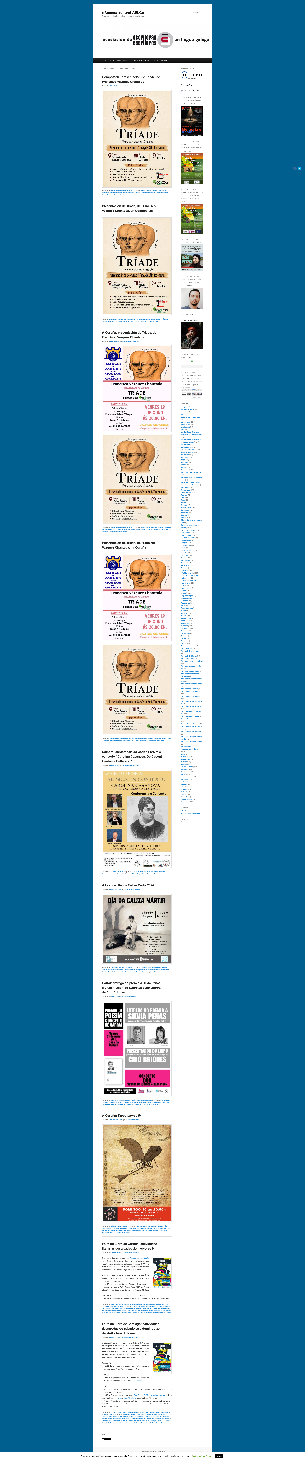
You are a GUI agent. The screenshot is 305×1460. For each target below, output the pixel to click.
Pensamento (185, 633)
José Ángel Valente (133, 1310)
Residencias (185, 759)
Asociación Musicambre (140, 872)
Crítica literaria (186, 492)
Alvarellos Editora (129, 1414)
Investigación (186, 588)
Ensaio (130, 1304)
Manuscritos (185, 603)
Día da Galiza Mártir (114, 972)
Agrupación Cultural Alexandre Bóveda (154, 967)
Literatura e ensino (187, 598)
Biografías (114, 1304)
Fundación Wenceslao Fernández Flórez (123, 874)
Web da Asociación (160, 60)
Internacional (185, 583)
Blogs (183, 459)
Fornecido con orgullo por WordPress (152, 1452)
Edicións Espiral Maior (162, 1102)
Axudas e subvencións (189, 449)
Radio (183, 754)
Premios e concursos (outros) (192, 661)
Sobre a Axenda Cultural (118, 60)
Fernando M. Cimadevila (163, 1418)
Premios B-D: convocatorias (191, 651)
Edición (183, 517)
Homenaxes (123, 967)
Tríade (122, 195)
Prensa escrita (186, 746)
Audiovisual (185, 447)
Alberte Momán (141, 1226)
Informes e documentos (189, 575)
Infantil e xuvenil (149, 1304)
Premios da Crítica (187, 658)
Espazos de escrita (188, 537)
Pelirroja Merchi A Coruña (141, 1230)
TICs (182, 787)
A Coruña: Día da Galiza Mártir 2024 (128, 885)
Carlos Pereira (154, 872)
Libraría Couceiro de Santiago (145, 193)
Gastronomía (185, 560)
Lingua (183, 593)
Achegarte (184, 407)
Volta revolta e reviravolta (143, 1423)
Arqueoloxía (185, 424)
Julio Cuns (146, 1228)
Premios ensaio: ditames (190, 671)
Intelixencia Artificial (188, 580)
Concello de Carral (117, 1102)
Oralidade (184, 626)
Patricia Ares (126, 1230)
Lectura (183, 590)
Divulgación (185, 515)
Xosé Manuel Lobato (159, 1423)
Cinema (183, 467)
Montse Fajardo (130, 972)
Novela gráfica (186, 618)
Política (183, 643)
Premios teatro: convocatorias (192, 719)
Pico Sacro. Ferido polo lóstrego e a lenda (150, 1395)
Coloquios (184, 470)
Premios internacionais (189, 688)
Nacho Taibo (124, 1295)
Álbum (183, 414)
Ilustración (184, 570)
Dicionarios (185, 510)
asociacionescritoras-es (130, 86)
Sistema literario (187, 766)
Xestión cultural (186, 799)
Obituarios (184, 621)
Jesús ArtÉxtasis (128, 193)
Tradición (184, 789)
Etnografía (184, 542)
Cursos (183, 497)
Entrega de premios (117, 1100)
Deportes (184, 505)
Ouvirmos (124, 1313)
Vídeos (183, 794)
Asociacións (185, 444)
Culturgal (184, 495)
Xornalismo (185, 802)
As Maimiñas (139, 1414)
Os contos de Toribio (113, 1313)
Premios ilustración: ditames (191, 683)
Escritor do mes (186, 535)
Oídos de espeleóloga (109, 1104)
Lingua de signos (187, 595)
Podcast (184, 636)
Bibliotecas (185, 454)
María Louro (106, 1230)
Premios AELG (186, 648)
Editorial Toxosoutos (160, 190)
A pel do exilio (165, 1100)
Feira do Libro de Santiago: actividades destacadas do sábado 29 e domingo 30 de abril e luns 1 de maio (131, 1328)
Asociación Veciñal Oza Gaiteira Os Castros (117, 970)
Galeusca (184, 558)
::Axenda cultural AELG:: (123, 12)
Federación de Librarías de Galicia (113, 1418)
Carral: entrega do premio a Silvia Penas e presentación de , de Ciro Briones (131, 987)
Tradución (184, 792)
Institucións (185, 578)
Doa (123, 972)
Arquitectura (185, 427)
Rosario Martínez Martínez (149, 1313)
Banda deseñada (187, 452)
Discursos (114, 967)
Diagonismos (106, 1228)
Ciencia (183, 464)
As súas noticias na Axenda (140, 60)
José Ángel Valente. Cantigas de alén (152, 1310)
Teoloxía (184, 782)
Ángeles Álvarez (146, 190)
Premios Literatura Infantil (190, 691)
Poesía (113, 190)
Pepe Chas (154, 1230)
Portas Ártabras (140, 741)
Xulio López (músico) (123, 1232)
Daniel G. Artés (161, 1226)
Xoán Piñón (154, 972)
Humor (183, 568)
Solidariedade (186, 772)
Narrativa (165, 1304)
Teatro (183, 774)
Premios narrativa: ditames (191, 706)
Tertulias (184, 784)
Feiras (183, 548)
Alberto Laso (151, 1226)
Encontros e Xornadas (189, 525)
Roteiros (184, 764)
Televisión (184, 779)
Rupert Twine (141, 874)
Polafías (184, 641)
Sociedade (184, 769)
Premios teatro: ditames (189, 724)
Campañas (184, 462)
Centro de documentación (190, 813)
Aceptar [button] (219, 1456)
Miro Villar (118, 1398)
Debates (183, 502)
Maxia (183, 605)
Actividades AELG (187, 409)
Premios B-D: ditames (189, 656)
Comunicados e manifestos (191, 472)
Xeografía (184, 797)
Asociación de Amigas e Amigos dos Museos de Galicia (128, 738)
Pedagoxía (184, 631)
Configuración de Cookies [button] (202, 1456)
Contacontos (123, 1304)
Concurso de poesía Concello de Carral (138, 1102)
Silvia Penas (121, 1104)
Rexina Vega (162, 1230)
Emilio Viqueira (117, 1228)
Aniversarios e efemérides (190, 417)
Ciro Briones (106, 1102)
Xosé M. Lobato (130, 1398)
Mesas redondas (187, 608)
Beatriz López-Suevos (139, 1306)
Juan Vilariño (137, 1228)
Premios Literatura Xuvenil (190, 696)
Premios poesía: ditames (190, 716)
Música (113, 872)
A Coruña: (121, 1115)
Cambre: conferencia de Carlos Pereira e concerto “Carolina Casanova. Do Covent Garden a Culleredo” (132, 756)
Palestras (120, 872)
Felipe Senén (128, 529)
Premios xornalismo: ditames (191, 741)
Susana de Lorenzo (113, 195)
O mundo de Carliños (126, 1421)
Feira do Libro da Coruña (139, 1258)
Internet (183, 585)
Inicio (104, 60)
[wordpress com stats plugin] (106, 1439)
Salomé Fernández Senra (131, 321)
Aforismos (184, 412)
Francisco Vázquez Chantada (112, 193)
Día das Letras (186, 507)
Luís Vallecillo (106, 1421)
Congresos (185, 487)
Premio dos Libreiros (188, 646)
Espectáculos (186, 540)
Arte (182, 429)
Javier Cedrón (127, 1228)
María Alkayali (165, 1228)
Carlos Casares (152, 1306)
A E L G (183, 811)
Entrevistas (185, 532)
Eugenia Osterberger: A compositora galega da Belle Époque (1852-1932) (130, 1308)
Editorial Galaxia (114, 1416)
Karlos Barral (154, 1228)
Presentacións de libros (124, 190)
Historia (183, 563)
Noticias (184, 616)
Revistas (184, 761)
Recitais (124, 1226)
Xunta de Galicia (153, 1104)
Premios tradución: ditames (191, 731)
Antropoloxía (185, 422)
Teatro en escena (187, 777)
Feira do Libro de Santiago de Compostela (140, 1418)
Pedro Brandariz (133, 1313)
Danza (183, 500)
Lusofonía (184, 600)
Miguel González (116, 1230)
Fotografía (184, 555)
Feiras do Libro (138, 1304)
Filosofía (184, 553)
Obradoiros (150, 1412)
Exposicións (185, 545)
